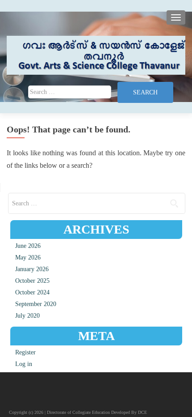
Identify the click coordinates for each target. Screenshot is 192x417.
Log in (23, 364)
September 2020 (35, 304)
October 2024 (32, 292)
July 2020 (27, 315)
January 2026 (32, 269)
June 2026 (28, 246)
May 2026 (28, 257)
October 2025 (32, 280)
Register (25, 352)
